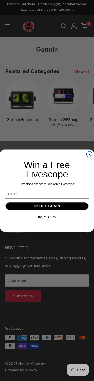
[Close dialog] (89, 154)
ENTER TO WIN (47, 206)
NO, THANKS (47, 217)
